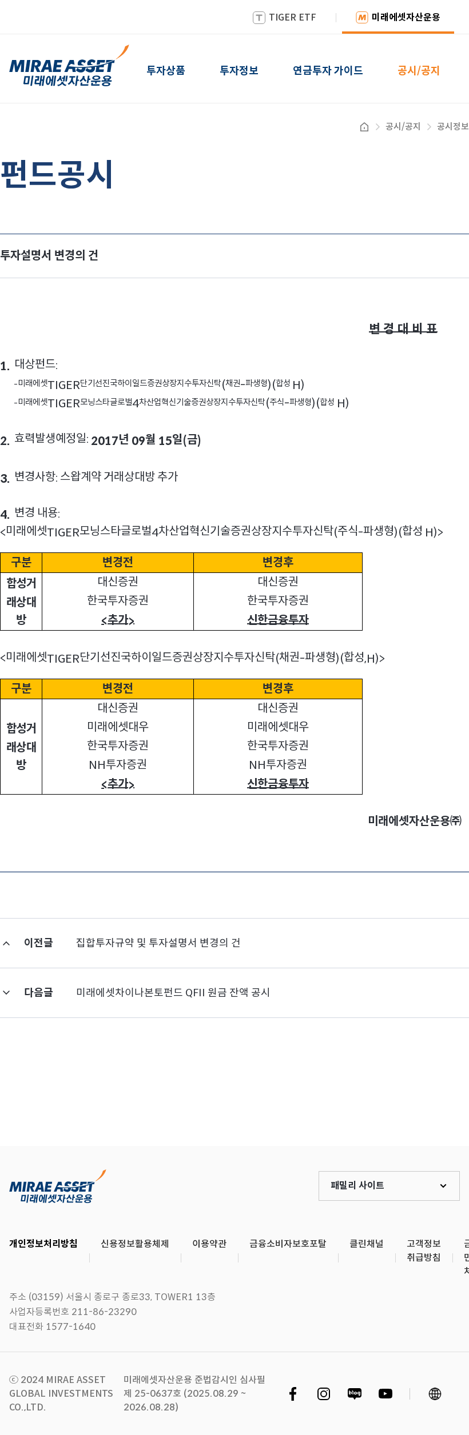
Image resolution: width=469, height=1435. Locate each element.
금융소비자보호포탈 (288, 1244)
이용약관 (209, 1244)
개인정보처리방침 (43, 1244)
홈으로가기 (364, 127)
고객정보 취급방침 (424, 1251)
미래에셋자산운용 (406, 17)
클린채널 (366, 1244)
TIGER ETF (292, 17)
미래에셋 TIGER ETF (57, 1186)
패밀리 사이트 (357, 1186)
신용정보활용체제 (135, 1244)
